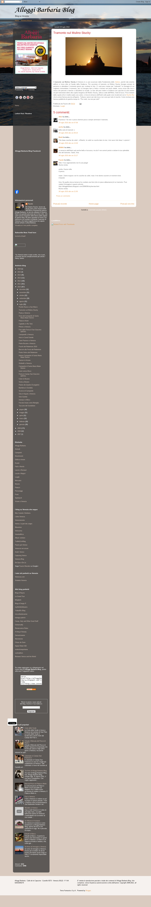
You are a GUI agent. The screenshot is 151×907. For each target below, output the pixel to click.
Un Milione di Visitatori (32, 821)
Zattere (117, 82)
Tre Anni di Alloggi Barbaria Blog (36, 771)
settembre (23, 298)
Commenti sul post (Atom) (97, 210)
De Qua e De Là (20, 562)
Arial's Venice (19, 552)
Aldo (60, 117)
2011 (19, 284)
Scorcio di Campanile (26, 391)
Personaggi (19, 491)
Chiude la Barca (30, 834)
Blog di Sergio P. (20, 603)
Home (17, 20)
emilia (61, 127)
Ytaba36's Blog (20, 610)
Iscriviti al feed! (20, 236)
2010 (19, 287)
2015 (19, 272)
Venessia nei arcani (21, 548)
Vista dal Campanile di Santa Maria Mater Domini (29, 317)
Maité (61, 137)
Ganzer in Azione (24, 360)
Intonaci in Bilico (24, 400)
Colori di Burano (24, 379)
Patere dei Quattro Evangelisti (29, 385)
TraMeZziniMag (20, 541)
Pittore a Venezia (24, 327)
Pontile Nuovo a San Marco (28, 307)
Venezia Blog (19, 559)
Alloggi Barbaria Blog (44, 10)
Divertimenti (19, 456)
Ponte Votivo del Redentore (28, 352)
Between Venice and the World (25, 656)
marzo (21, 418)
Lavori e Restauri (21, 470)
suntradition (19, 653)
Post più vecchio (127, 204)
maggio (22, 412)
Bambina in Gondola (26, 388)
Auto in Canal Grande (26, 337)
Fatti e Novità (19, 466)
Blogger (88, 890)
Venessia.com (20, 577)
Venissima (18, 531)
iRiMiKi (61, 147)
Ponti (17, 494)
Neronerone (19, 639)
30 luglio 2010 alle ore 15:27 (68, 155)
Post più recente (60, 204)
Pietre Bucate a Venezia (27, 343)
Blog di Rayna (20, 593)
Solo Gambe (23, 397)
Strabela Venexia (21, 580)
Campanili (18, 453)
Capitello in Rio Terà (25, 324)
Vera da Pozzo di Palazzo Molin (35, 784)
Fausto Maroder (24, 566)
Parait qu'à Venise (21, 545)
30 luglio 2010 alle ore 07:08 (68, 123)
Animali (17, 449)
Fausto (61, 160)
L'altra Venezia (20, 516)
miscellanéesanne (21, 614)
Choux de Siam (20, 642)
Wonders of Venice (31, 808)
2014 (19, 275)
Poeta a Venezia (24, 313)
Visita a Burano (24, 382)
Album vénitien (20, 538)
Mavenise (18, 527)
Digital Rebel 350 (21, 646)
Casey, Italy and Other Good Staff (26, 621)
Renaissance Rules (21, 628)
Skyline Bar (130, 95)
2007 (19, 434)
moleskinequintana (21, 649)
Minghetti (18, 600)
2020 (19, 269)
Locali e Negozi (20, 473)
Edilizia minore (20, 459)
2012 (19, 281)
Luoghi (62, 106)
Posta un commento (63, 196)
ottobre (22, 295)
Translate (31, 90)
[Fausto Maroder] (17, 193)
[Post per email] (79, 104)
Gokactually (19, 625)
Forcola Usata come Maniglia (29, 403)
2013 (19, 278)
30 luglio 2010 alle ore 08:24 (68, 133)
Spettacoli (18, 498)
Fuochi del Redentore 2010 (28, 346)
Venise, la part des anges (23, 524)
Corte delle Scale (30, 728)
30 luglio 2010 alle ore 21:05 (68, 191)
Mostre (17, 484)
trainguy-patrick (20, 617)
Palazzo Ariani (24, 321)
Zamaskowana (20, 635)
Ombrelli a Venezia (25, 363)
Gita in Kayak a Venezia (27, 394)
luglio (21, 304)
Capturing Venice (21, 555)
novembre (23, 292)
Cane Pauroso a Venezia (27, 340)
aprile (21, 415)
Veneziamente (20, 520)
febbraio (22, 421)
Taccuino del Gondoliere (27, 406)
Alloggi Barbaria (20, 446)
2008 (19, 431)
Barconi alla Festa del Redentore (30, 349)
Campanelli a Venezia (26, 334)
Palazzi (17, 487)
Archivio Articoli (26, 20)
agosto (21, 301)
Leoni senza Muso (25, 371)
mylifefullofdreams (21, 607)
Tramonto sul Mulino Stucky (28, 310)
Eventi (17, 463)
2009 (19, 428)
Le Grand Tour (20, 596)
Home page (94, 204)
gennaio (22, 424)
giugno (21, 409)
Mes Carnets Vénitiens (23, 513)
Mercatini (18, 480)
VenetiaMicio (19, 534)
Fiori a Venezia (30, 797)
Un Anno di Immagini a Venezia (35, 847)
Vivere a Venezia (21, 501)
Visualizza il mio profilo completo (26, 225)
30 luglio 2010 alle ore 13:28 (68, 143)
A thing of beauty (21, 632)
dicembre (22, 289)
